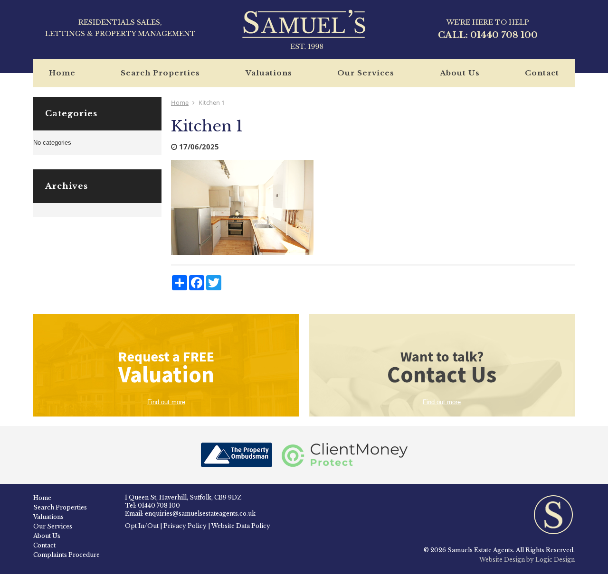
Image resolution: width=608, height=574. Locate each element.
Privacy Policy (185, 525)
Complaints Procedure (66, 554)
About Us (460, 72)
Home (62, 72)
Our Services (365, 72)
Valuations (269, 72)
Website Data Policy (240, 525)
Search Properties (160, 72)
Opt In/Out (142, 525)
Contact (542, 72)
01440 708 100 (504, 35)
